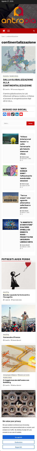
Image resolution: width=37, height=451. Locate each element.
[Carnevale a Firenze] (18, 318)
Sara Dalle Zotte (17, 300)
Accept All (18, 437)
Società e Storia (14, 76)
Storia (14, 200)
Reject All (18, 447)
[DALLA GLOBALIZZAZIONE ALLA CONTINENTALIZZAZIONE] (18, 59)
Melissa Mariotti (16, 385)
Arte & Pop (6, 292)
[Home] (4, 31)
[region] (18, 434)
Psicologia (7, 141)
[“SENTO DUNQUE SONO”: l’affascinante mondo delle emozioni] (10, 170)
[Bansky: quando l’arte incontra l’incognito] (18, 275)
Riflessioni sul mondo (23, 375)
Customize (18, 442)
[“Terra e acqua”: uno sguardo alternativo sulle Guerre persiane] (10, 197)
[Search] (34, 31)
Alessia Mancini (16, 340)
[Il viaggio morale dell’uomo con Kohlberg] (18, 358)
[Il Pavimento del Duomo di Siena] (18, 403)
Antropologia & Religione (10, 375)
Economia (6, 76)
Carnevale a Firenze (11, 337)
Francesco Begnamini (18, 89)
